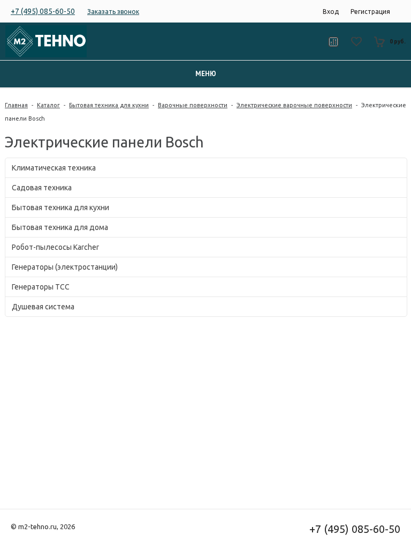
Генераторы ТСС (41, 287)
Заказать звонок (113, 11)
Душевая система (43, 306)
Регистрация (370, 11)
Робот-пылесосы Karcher (55, 247)
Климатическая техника (54, 168)
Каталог (48, 105)
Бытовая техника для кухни (109, 105)
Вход (331, 11)
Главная (16, 105)
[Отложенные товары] (356, 41)
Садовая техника (42, 187)
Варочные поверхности (192, 105)
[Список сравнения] (333, 41)
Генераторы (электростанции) (65, 267)
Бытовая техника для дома (60, 227)
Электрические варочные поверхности (294, 105)
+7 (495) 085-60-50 (43, 11)
